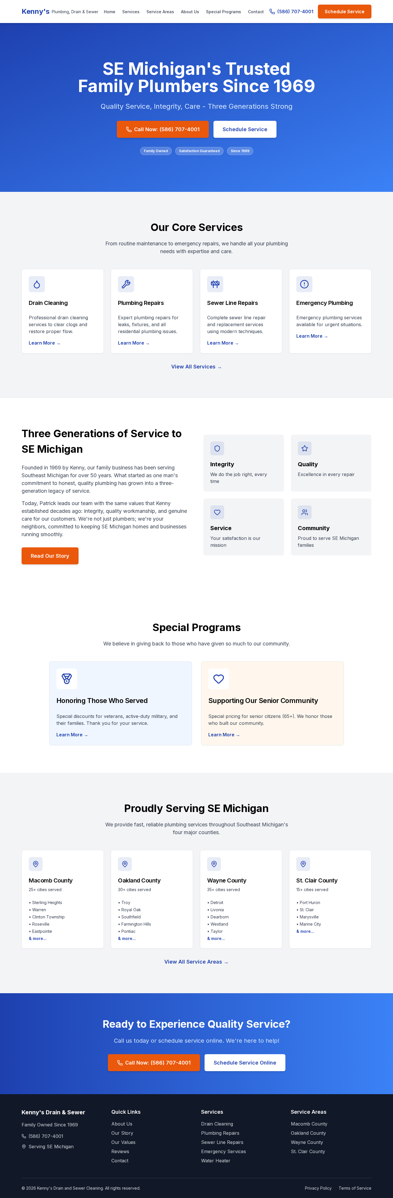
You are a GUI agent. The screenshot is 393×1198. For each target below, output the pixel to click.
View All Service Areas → (196, 962)
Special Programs (223, 11)
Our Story (122, 1133)
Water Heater (215, 1160)
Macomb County (309, 1124)
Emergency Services (223, 1151)
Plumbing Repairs (220, 1133)
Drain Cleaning (217, 1124)
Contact (256, 11)
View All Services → (196, 367)
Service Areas (160, 11)
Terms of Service (355, 1188)
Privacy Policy (318, 1188)
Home (109, 11)
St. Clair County (308, 1151)
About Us (190, 11)
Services (131, 11)
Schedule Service (345, 11)
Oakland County (308, 1133)
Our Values (123, 1142)
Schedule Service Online (245, 1063)
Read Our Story (50, 556)
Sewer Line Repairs (222, 1142)
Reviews (120, 1151)
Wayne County (307, 1142)
